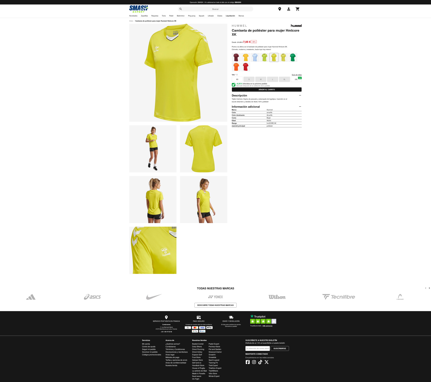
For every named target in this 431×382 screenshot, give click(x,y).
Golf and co (196, 362)
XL (284, 79)
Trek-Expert (213, 365)
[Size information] (237, 74)
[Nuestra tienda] (279, 9)
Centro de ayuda (148, 346)
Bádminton (181, 16)
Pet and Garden (215, 349)
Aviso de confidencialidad (176, 362)
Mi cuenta (146, 344)
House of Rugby (198, 368)
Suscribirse (280, 348)
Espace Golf (197, 354)
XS (237, 79)
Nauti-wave (196, 376)
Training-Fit (213, 362)
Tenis (164, 16)
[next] (429, 288)
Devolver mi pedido (150, 352)
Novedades (133, 16)
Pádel (171, 16)
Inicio (131, 21)
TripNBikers (213, 370)
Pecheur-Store (214, 346)
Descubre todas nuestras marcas (215, 305)
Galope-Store (197, 360)
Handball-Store (198, 365)
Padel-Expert (214, 344)
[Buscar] (180, 9)
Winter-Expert (214, 376)
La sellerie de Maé (199, 370)
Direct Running (198, 349)
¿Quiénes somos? (173, 344)
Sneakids (212, 357)
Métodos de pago (172, 357)
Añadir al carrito (267, 89)
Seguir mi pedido (149, 349)
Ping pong (191, 16)
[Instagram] (254, 362)
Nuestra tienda (171, 365)
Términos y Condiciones (175, 349)
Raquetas (154, 16)
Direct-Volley (197, 352)
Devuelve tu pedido (231, 326)
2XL (298, 78)
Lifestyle (211, 16)
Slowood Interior (215, 352)
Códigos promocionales (151, 354)
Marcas (241, 16)
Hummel (239, 25)
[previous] (425, 288)
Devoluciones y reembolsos (177, 352)
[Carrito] (297, 9)
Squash (201, 16)
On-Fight (195, 379)
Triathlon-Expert (215, 368)
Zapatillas (144, 16)
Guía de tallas (297, 75)
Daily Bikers (197, 346)
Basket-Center (198, 344)
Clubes (219, 16)
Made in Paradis (198, 373)
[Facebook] (247, 362)
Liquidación (230, 16)
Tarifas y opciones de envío (176, 360)
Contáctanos (166, 324)
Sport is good (214, 360)
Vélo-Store (213, 373)
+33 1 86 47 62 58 (166, 332)
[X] (266, 362)
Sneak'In (212, 354)
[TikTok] (260, 362)
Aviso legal (170, 354)
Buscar (215, 9)
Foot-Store (196, 357)
